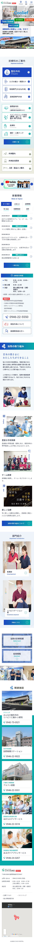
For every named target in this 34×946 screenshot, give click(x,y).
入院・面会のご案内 (16, 168)
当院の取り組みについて (16, 523)
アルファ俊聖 (9, 785)
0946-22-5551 (13, 790)
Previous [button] (2, 184)
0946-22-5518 (13, 824)
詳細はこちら (16, 622)
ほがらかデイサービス (12, 819)
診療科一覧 (15, 142)
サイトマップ (22, 895)
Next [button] (31, 184)
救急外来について (17, 324)
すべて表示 (6, 204)
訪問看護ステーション (12, 751)
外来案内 (12, 154)
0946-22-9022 (13, 756)
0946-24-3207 (13, 858)
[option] (17, 184)
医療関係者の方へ (17, 331)
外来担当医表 (14, 161)
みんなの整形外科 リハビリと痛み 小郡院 (13, 716)
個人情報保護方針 (8, 898)
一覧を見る (15, 265)
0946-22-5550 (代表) (19, 878)
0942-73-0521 (13, 722)
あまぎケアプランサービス (14, 852)
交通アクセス (7, 895)
